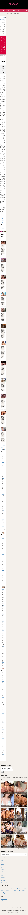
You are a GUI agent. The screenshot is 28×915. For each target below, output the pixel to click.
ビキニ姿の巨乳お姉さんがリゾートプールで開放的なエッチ (2, 317)
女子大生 (2, 873)
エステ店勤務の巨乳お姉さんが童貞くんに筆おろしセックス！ (2, 301)
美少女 (2, 869)
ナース (2, 878)
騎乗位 (3, 220)
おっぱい (15, 890)
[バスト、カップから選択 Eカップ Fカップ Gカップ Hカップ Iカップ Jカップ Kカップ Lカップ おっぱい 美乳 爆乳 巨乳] (7, 770)
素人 (2, 866)
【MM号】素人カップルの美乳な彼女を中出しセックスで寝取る (3, 386)
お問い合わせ (3, 901)
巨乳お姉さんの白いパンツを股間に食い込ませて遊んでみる (2, 420)
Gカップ (12, 888)
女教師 (2, 875)
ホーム (7, 907)
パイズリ (19, 10)
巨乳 (8, 10)
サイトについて (4, 899)
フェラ (3, 226)
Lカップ (10, 890)
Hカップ (18, 888)
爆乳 (14, 10)
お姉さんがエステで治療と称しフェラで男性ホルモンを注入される (2, 284)
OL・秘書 (3, 880)
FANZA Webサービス (16, 912)
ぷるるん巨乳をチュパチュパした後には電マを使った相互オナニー (2, 267)
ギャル (2, 867)
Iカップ (24, 888)
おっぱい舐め (25, 10)
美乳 (20, 890)
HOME (3, 10)
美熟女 (2, 864)
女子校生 (2, 871)
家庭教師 (2, 877)
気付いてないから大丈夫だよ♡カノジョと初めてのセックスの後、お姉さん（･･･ (3, 437)
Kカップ (7, 890)
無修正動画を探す (4, 882)
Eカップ (3, 888)
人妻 (2, 862)
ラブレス (2, 17)
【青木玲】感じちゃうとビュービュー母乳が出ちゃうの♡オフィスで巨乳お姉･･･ (2, 352)
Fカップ (7, 888)
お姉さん (2, 860)
